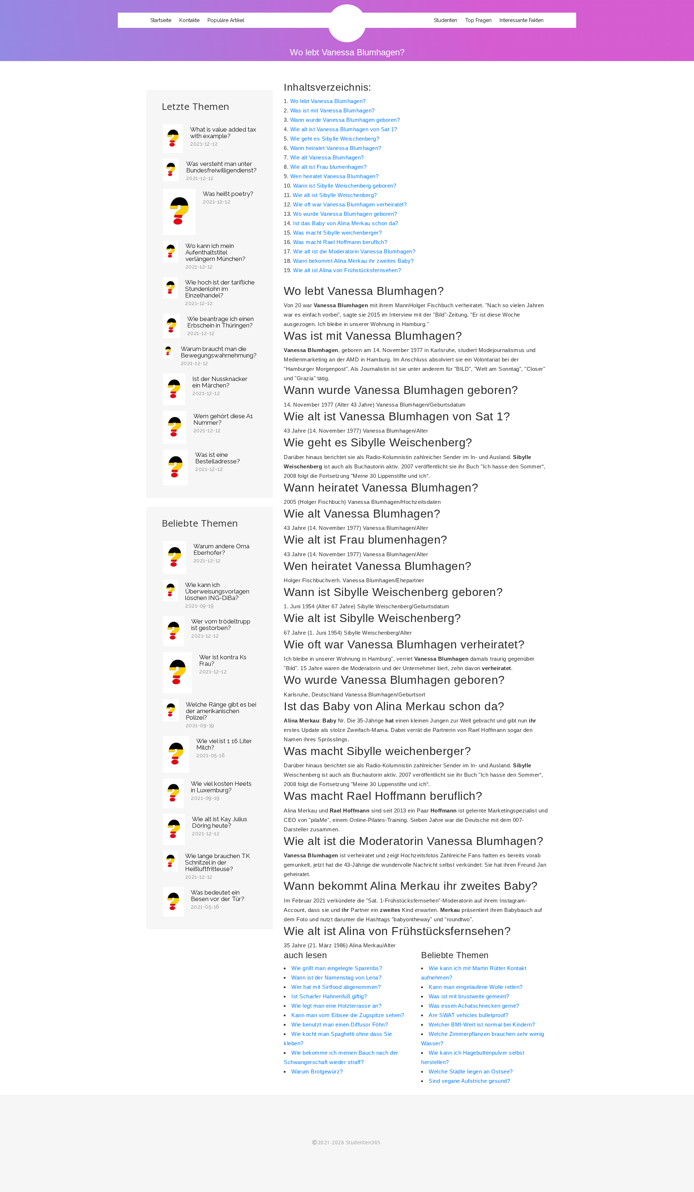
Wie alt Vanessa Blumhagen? (327, 157)
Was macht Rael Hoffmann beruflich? (340, 242)
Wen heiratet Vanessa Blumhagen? (334, 176)
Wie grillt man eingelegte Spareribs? (336, 968)
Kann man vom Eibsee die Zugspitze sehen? (347, 1015)
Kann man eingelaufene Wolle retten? (476, 987)
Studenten (445, 20)
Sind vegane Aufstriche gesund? (469, 1081)
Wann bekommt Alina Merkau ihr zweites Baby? (353, 261)
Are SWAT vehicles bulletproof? (468, 1015)
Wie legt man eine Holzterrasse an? (336, 1006)
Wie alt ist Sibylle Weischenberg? (335, 195)
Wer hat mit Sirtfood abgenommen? (336, 987)
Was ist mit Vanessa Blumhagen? (332, 110)
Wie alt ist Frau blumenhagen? (328, 167)
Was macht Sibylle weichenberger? (337, 233)
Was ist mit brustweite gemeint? (469, 996)
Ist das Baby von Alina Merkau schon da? (345, 223)
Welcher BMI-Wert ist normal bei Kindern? (482, 1024)
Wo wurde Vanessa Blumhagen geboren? (345, 214)
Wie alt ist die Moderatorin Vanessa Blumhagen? (354, 251)
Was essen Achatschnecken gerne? (474, 1006)
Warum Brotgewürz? (317, 1071)
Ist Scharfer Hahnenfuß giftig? (329, 996)
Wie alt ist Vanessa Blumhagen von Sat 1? (343, 129)
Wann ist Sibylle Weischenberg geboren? (344, 186)
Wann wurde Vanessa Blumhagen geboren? (345, 120)
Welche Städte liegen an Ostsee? (471, 1071)
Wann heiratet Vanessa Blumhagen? (335, 148)
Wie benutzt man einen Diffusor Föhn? (339, 1024)
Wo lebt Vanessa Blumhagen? (328, 101)
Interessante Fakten (522, 20)
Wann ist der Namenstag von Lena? (336, 977)
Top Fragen (478, 20)
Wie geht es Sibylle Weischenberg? (335, 139)
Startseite (160, 20)
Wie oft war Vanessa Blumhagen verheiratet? (350, 204)
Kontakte (189, 20)
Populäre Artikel (225, 20)
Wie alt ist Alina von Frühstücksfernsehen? (347, 270)
